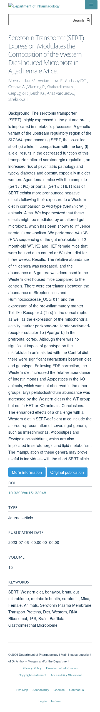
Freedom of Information (62, 668)
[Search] (88, 20)
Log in (43, 701)
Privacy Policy (32, 668)
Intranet (56, 701)
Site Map (22, 689)
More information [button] (27, 472)
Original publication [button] (67, 472)
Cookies (59, 689)
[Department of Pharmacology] (34, 4)
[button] (91, 4)
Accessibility (40, 689)
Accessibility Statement (66, 675)
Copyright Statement (32, 675)
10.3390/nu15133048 (27, 492)
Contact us (76, 689)
